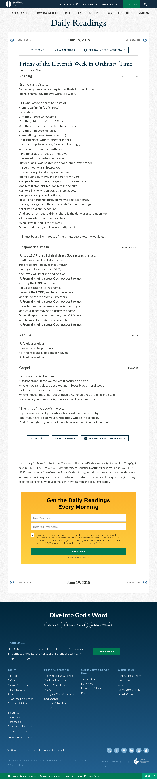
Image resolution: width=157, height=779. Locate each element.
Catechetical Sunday (20, 726)
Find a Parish (90, 4)
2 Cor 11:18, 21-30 (130, 76)
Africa (11, 680)
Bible (11, 708)
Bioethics (13, 712)
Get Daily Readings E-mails (106, 50)
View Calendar (65, 50)
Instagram (139, 750)
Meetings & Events (92, 688)
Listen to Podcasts (76, 625)
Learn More (106, 651)
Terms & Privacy (81, 557)
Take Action (88, 679)
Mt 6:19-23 (133, 368)
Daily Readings (66, 4)
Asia (10, 694)
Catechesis (14, 721)
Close (148, 776)
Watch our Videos (100, 625)
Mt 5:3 (135, 335)
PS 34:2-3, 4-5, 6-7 (130, 247)
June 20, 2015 (133, 40)
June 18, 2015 (24, 40)
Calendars (124, 685)
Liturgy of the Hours (56, 703)
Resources (124, 680)
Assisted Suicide (17, 703)
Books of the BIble (55, 680)
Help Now (132, 4)
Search (145, 3)
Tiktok (146, 750)
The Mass (50, 708)
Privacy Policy (15, 765)
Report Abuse (109, 4)
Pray (84, 693)
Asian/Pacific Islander (20, 698)
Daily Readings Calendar (78, 4)
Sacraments (51, 698)
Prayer (48, 689)
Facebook (116, 750)
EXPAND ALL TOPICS (18, 737)
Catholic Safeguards (19, 731)
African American (18, 685)
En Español (38, 50)
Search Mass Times (55, 685)
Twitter (109, 750)
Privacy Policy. (94, 543)
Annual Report (16, 689)
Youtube (124, 750)
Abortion (13, 675)
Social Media (125, 694)
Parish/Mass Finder (129, 675)
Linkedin (131, 750)
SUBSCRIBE (78, 551)
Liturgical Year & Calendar (60, 694)
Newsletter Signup (129, 689)
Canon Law (14, 717)
